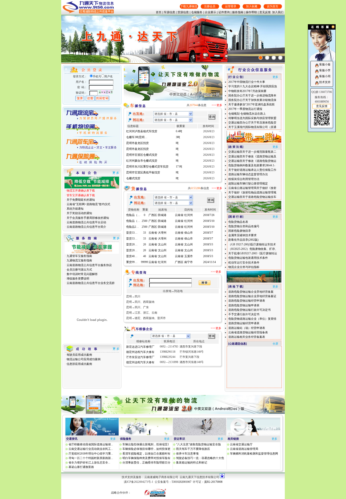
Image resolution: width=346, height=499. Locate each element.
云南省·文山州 (157, 240)
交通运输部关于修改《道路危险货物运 (252, 161)
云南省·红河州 (184, 217)
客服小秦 (324, 64)
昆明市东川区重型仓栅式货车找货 (147, 162)
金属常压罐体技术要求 (242, 235)
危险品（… (133, 217)
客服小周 (324, 76)
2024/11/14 (209, 258)
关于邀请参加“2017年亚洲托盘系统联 (251, 104)
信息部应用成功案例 (79, 364)
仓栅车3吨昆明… (136, 133)
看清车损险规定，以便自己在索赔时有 (146, 453)
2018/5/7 (208, 229)
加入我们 (277, 12)
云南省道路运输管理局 (244, 449)
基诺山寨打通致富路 (81, 467)
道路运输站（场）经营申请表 (246, 328)
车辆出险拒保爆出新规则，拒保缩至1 (145, 444)
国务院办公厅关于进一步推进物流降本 (252, 95)
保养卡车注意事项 (187, 453)
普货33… (131, 229)
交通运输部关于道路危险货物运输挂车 (252, 197)
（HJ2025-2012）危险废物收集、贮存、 (253, 249)
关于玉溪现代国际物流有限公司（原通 (252, 127)
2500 (144, 217)
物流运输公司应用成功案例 (83, 359)
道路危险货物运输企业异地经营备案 (251, 291)
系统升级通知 (75, 208)
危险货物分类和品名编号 (243, 226)
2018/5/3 (208, 240)
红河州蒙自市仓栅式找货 (141, 157)
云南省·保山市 (184, 229)
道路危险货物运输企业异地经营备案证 (252, 296)
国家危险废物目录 (239, 230)
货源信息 (183, 12)
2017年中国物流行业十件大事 (246, 82)
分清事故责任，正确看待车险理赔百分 (146, 462)
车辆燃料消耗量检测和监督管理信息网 (254, 453)
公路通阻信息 (237, 343)
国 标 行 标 (235, 216)
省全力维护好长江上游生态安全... (89, 462)
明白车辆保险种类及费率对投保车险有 (146, 458)
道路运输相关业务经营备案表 (246, 337)
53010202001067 (181, 481)
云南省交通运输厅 (241, 444)
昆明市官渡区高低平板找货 (143, 168)
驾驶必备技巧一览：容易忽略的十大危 (199, 458)
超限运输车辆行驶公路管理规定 (248, 183)
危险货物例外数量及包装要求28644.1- (251, 165)
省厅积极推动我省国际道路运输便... (90, 444)
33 (144, 229)
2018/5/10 (208, 217)
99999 (144, 258)
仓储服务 (196, 12)
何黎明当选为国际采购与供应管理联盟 (252, 118)
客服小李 (324, 70)
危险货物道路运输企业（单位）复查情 (252, 318)
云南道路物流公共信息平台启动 (86, 222)
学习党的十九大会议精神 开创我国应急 (252, 86)
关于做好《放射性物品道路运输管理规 (252, 192)
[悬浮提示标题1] (260, 58)
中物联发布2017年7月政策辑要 (247, 91)
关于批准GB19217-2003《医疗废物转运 (252, 253)
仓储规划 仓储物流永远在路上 (247, 113)
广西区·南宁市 (184, 258)
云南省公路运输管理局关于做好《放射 (252, 188)
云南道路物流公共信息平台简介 (86, 226)
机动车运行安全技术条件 (243, 262)
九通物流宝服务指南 (79, 260)
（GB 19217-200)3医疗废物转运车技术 (252, 244)
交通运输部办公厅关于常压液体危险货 (252, 122)
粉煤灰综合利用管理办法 (243, 179)
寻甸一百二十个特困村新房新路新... (90, 458)
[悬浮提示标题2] (267, 58)
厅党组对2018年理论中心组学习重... (90, 453)
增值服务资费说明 (77, 278)
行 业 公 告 (235, 77)
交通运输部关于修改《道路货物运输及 (252, 156)
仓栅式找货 (133, 174)
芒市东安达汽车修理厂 (140, 357)
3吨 (178, 133)
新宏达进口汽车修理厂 (140, 346)
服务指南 (237, 12)
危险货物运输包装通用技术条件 (248, 257)
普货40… (131, 252)
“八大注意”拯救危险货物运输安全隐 (198, 444)
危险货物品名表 (238, 222)
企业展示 (210, 12)
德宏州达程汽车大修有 (140, 352)
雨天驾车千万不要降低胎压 (192, 449)
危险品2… (132, 223)
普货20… (131, 240)
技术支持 (324, 82)
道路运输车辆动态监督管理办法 (248, 174)
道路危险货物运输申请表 (243, 305)
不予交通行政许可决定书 (243, 314)
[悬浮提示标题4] (280, 58)
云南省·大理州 (157, 229)
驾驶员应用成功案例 (79, 354)
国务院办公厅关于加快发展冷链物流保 (252, 100)
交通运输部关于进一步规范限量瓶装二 (252, 151)
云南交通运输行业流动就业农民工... (90, 449)
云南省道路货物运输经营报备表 (248, 332)
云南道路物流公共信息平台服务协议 (89, 265)
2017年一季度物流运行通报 (245, 109)
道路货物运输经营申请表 (243, 323)
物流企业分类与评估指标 (243, 267)
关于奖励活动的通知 (79, 213)
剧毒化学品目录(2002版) (243, 239)
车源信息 (169, 12)
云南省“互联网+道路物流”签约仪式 (88, 204)
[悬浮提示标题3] (274, 58)
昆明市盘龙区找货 (137, 139)
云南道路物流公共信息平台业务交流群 (90, 283)
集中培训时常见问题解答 (82, 274)
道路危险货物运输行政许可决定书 (249, 309)
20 (144, 240)
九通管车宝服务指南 (79, 256)
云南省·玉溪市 (184, 252)
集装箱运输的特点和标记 (191, 462)
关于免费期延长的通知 (80, 199)
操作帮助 (251, 12)
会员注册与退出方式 (79, 269)
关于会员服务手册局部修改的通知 (87, 218)
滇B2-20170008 (213, 481)
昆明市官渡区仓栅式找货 (141, 151)
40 (144, 252)
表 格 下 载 (235, 286)
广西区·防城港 (157, 217)
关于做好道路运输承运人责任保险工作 (252, 170)
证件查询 (224, 12)
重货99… (131, 258)
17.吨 (179, 162)
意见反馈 (265, 12)
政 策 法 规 (235, 146)
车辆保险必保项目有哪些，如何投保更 (146, 449)
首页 (158, 12)
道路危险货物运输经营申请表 (246, 300)
